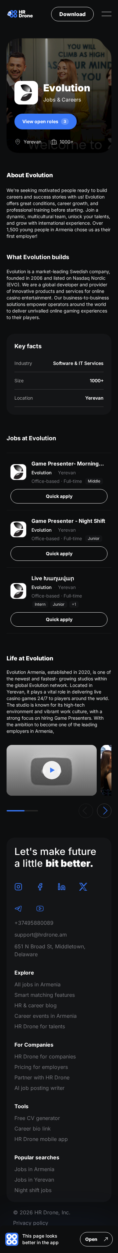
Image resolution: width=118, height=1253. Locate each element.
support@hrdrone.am (40, 934)
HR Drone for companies (45, 1056)
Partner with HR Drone (41, 1077)
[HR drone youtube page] (40, 908)
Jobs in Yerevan (34, 1179)
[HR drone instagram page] (18, 887)
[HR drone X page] (83, 887)
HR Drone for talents (39, 1026)
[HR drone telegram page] (18, 908)
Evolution (41, 472)
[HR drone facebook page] (40, 887)
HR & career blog (35, 1005)
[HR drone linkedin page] (62, 887)
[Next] (104, 811)
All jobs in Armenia (37, 984)
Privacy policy (30, 1223)
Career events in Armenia (45, 1016)
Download (72, 14)
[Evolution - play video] (52, 770)
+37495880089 (33, 923)
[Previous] (86, 811)
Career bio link (32, 1128)
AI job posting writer (39, 1088)
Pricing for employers (41, 1067)
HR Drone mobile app (41, 1139)
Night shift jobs (32, 1190)
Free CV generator (37, 1118)
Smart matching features (44, 995)
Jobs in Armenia (34, 1169)
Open (91, 1239)
